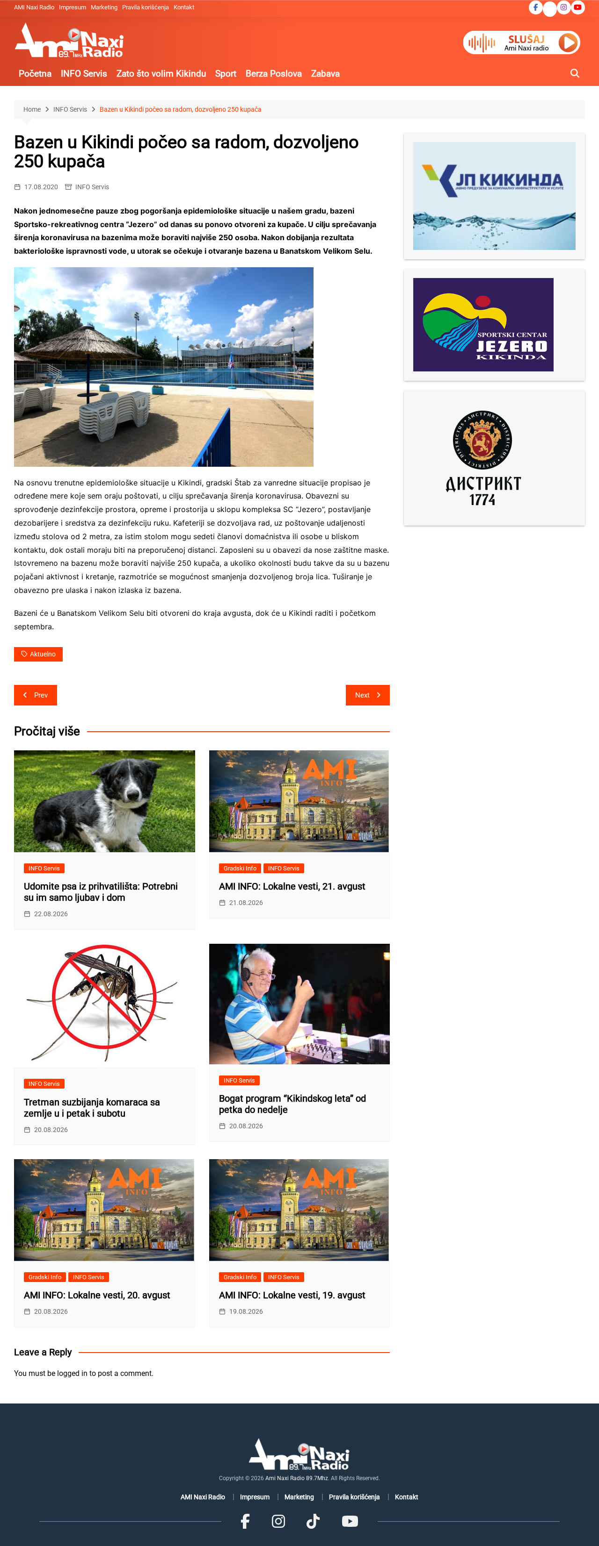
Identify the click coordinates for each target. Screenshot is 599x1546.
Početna (35, 73)
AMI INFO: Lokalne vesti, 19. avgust (292, 1295)
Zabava (325, 73)
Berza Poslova (274, 73)
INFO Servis (84, 73)
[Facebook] (245, 1521)
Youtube (578, 7)
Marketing (104, 7)
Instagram (564, 7)
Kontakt (184, 7)
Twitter (550, 10)
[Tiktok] (313, 1521)
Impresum (72, 7)
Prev (41, 695)
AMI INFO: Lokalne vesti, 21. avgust (292, 886)
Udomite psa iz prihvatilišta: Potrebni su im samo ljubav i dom (101, 892)
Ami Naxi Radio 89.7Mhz (296, 1478)
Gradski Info (240, 868)
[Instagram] (278, 1521)
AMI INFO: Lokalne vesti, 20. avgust (97, 1295)
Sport (225, 73)
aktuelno (43, 654)
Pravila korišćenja (145, 7)
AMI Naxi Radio (34, 7)
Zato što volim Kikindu (161, 73)
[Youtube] (349, 1521)
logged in (72, 1373)
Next (362, 695)
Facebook (536, 7)
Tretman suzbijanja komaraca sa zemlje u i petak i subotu (92, 1108)
